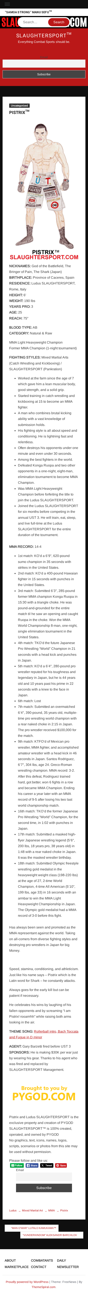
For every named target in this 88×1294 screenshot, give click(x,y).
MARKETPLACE (17, 1267)
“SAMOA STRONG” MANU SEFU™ (28, 12)
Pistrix (64, 1210)
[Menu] (7, 4)
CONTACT (38, 1267)
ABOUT (10, 1260)
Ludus (13, 1210)
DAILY (61, 1260)
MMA (51, 1210)
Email (44, 57)
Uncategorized (19, 105)
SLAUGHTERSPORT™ (44, 35)
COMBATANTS (42, 1260)
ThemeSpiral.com (44, 1287)
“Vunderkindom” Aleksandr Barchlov (50, 1235)
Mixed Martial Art (32, 1210)
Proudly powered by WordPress (27, 1282)
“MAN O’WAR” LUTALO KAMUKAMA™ (33, 1228)
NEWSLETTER (68, 1267)
